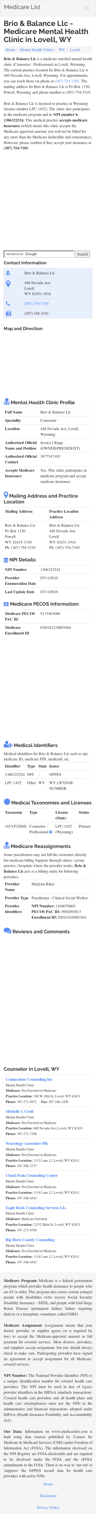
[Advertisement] (48, 200)
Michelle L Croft (19, 1111)
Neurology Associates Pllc (27, 1143)
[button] (50, 831)
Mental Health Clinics (37, 49)
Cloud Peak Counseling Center (32, 1175)
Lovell (75, 49)
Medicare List (22, 6)
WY (62, 49)
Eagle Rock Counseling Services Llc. (36, 1207)
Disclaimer (48, 1495)
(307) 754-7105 (67, 80)
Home (10, 49)
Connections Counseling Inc (29, 1079)
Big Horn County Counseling (30, 1239)
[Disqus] (48, 998)
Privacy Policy (48, 1507)
